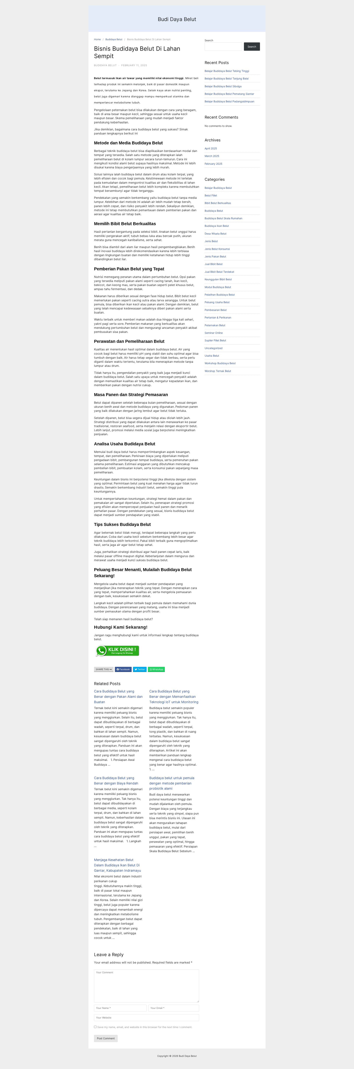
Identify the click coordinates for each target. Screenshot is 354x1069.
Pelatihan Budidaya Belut (220, 294)
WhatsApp (157, 669)
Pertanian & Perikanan (218, 317)
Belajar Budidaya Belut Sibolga (223, 86)
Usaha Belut (212, 355)
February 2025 (213, 163)
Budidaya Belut (113, 39)
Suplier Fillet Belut (215, 340)
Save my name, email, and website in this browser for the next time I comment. (144, 1027)
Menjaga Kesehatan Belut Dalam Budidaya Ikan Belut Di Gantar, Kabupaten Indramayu (117, 865)
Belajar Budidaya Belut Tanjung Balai (227, 78)
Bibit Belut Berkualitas (218, 203)
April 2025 (211, 148)
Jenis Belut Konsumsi (217, 248)
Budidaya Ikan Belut (217, 225)
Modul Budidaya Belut (218, 287)
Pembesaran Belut (216, 309)
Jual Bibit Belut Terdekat (219, 271)
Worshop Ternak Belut (218, 370)
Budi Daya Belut (177, 19)
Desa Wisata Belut (215, 233)
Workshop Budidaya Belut (220, 363)
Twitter (141, 669)
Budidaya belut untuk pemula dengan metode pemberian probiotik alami (171, 783)
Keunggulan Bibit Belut (218, 279)
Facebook (124, 669)
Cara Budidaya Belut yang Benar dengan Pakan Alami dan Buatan (118, 696)
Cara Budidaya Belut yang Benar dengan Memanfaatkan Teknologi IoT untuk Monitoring (173, 696)
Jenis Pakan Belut (215, 256)
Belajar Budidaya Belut (218, 187)
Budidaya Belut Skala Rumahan (223, 218)
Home (97, 39)
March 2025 (212, 155)
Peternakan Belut (215, 325)
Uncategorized (214, 348)
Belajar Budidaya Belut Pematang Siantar (229, 93)
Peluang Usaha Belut (217, 302)
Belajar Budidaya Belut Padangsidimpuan (229, 101)
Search (209, 40)
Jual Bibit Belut (214, 264)
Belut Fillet (211, 195)
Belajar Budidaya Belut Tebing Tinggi (227, 70)
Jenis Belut (211, 241)
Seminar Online (214, 332)
